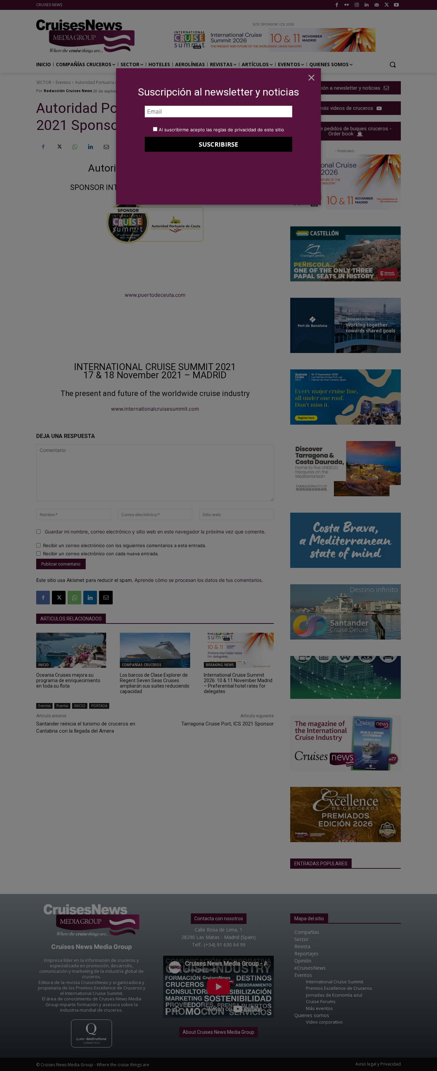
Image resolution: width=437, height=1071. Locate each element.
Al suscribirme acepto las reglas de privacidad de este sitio (221, 129)
